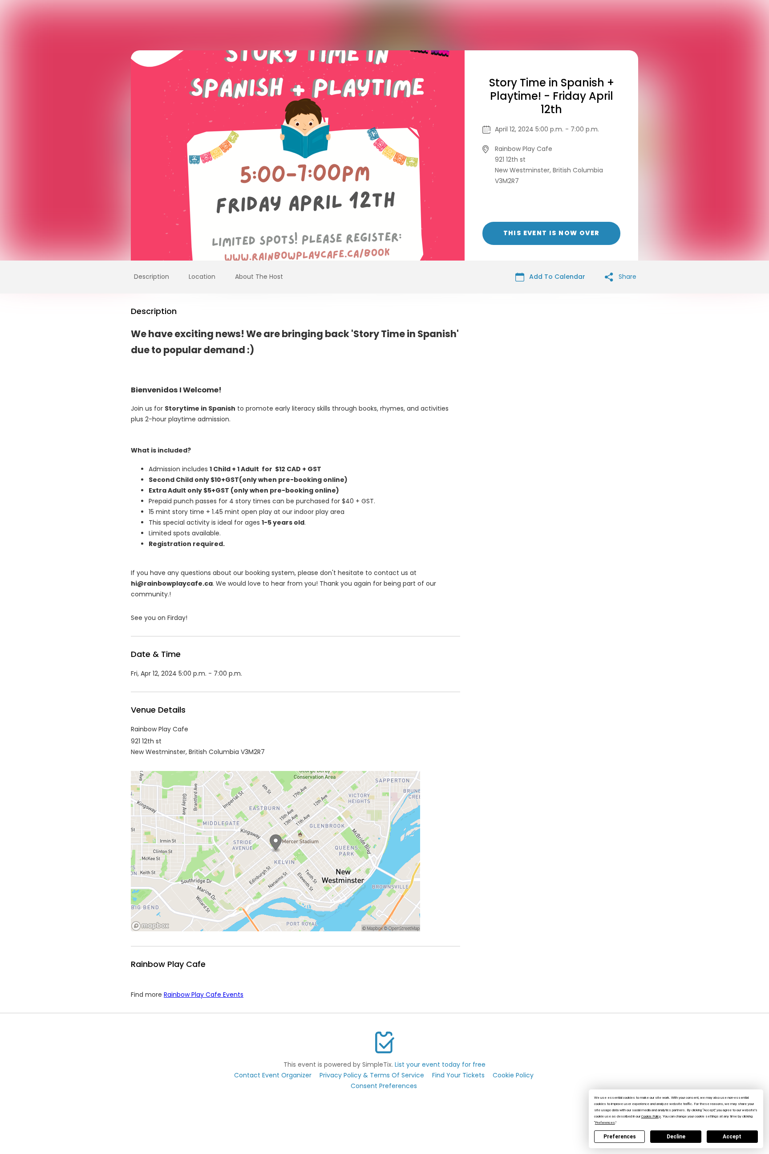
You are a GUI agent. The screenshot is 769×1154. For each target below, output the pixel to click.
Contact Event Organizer (273, 1075)
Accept (732, 1137)
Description (151, 276)
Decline (676, 1137)
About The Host (259, 276)
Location (202, 276)
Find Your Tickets (458, 1075)
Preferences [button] (605, 1123)
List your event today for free (440, 1064)
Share (626, 276)
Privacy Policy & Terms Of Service (372, 1075)
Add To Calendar (556, 276)
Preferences (619, 1137)
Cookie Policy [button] (651, 1116)
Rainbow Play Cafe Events (203, 994)
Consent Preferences (384, 1085)
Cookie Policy (513, 1075)
